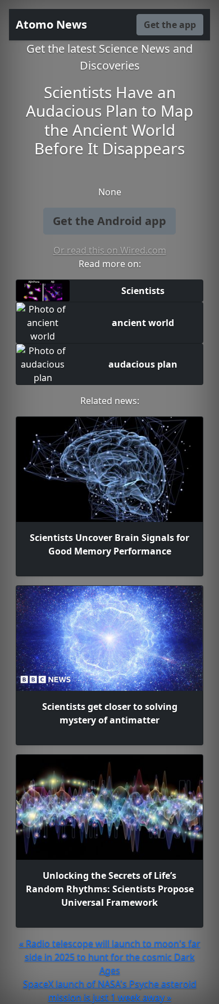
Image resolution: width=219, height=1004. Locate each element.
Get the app (170, 25)
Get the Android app (109, 220)
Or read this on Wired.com (109, 250)
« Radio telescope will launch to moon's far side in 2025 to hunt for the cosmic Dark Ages (109, 957)
